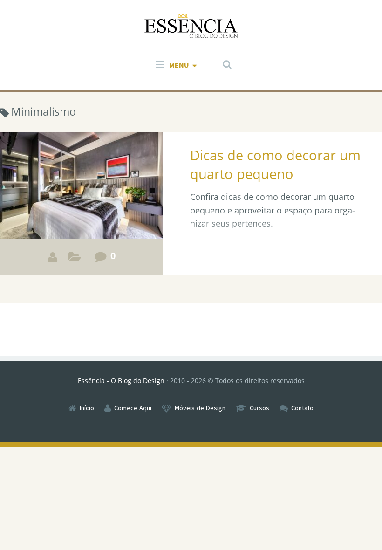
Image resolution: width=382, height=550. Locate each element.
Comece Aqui (132, 408)
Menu (179, 65)
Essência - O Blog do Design (121, 380)
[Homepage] (191, 26)
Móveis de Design (200, 408)
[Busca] (218, 55)
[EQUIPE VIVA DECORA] (52, 257)
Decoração (75, 259)
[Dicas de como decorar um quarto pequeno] (81, 203)
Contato (302, 408)
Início (87, 408)
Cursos (259, 408)
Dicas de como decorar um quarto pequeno (275, 164)
